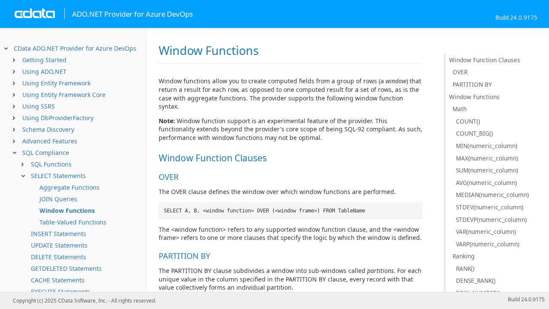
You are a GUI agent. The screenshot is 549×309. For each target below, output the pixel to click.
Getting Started (44, 60)
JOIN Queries (58, 199)
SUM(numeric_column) (487, 170)
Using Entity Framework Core (64, 95)
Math (459, 109)
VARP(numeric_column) (487, 244)
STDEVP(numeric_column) (491, 219)
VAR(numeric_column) (486, 231)
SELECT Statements (58, 176)
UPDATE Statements (59, 245)
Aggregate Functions (69, 187)
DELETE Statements (58, 257)
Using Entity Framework (56, 83)
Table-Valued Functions (72, 222)
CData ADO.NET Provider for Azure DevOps (75, 48)
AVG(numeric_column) (486, 183)
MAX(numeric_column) (487, 158)
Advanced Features (49, 141)
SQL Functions (51, 164)
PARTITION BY (472, 84)
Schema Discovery (48, 129)
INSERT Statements (58, 234)
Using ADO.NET (44, 71)
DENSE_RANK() (475, 280)
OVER (460, 72)
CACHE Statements (57, 280)
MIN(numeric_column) (486, 146)
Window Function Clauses (484, 60)
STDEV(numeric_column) (489, 207)
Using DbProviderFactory (58, 118)
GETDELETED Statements (66, 268)
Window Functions (67, 210)
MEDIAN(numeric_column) (492, 195)
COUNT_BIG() (474, 133)
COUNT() (468, 121)
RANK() (465, 268)
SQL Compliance (45, 152)
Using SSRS (38, 106)
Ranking (463, 256)
